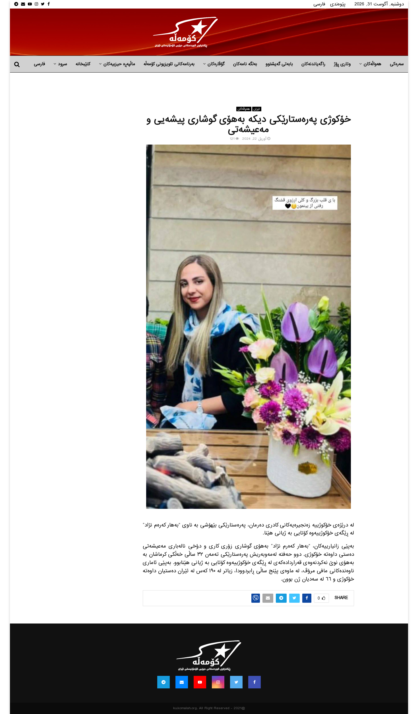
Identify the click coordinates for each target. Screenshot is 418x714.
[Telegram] (163, 682)
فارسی (319, 4)
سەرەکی (397, 64)
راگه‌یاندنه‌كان (313, 64)
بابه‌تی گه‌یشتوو (279, 64)
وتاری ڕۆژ (342, 64)
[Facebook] (254, 682)
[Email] (181, 682)
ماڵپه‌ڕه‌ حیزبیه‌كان (119, 64)
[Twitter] (236, 682)
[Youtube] (200, 682)
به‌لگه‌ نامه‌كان (245, 64)
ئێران (257, 109)
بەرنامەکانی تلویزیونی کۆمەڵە (169, 64)
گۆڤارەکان (216, 64)
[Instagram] (218, 682)
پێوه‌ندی (337, 4)
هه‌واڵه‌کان (372, 64)
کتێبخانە (83, 64)
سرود (62, 64)
